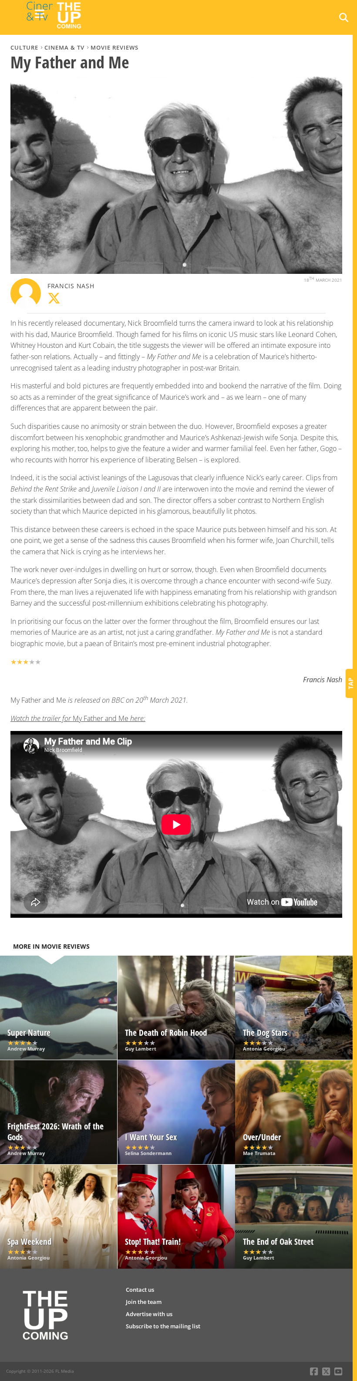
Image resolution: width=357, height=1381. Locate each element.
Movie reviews (114, 47)
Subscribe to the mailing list (163, 1326)
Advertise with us (149, 1314)
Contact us (140, 1289)
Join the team (144, 1302)
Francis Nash (70, 286)
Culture (24, 47)
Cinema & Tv (64, 47)
